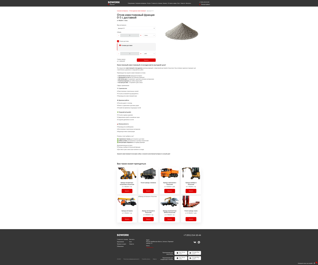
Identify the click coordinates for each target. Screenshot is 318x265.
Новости (183, 3)
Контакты (188, 3)
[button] (146, 60)
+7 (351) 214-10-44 (204, 2)
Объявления (120, 246)
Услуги (149, 3)
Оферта (155, 259)
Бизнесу (165, 3)
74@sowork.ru (150, 247)
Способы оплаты (146, 259)
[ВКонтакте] (195, 242)
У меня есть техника (156, 3)
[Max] (199, 242)
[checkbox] (136, 41)
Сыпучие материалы (140, 3)
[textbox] (129, 35)
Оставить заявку (172, 3)
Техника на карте (121, 244)
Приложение (120, 241)
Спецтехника (131, 3)
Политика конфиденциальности (131, 259)
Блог (178, 3)
